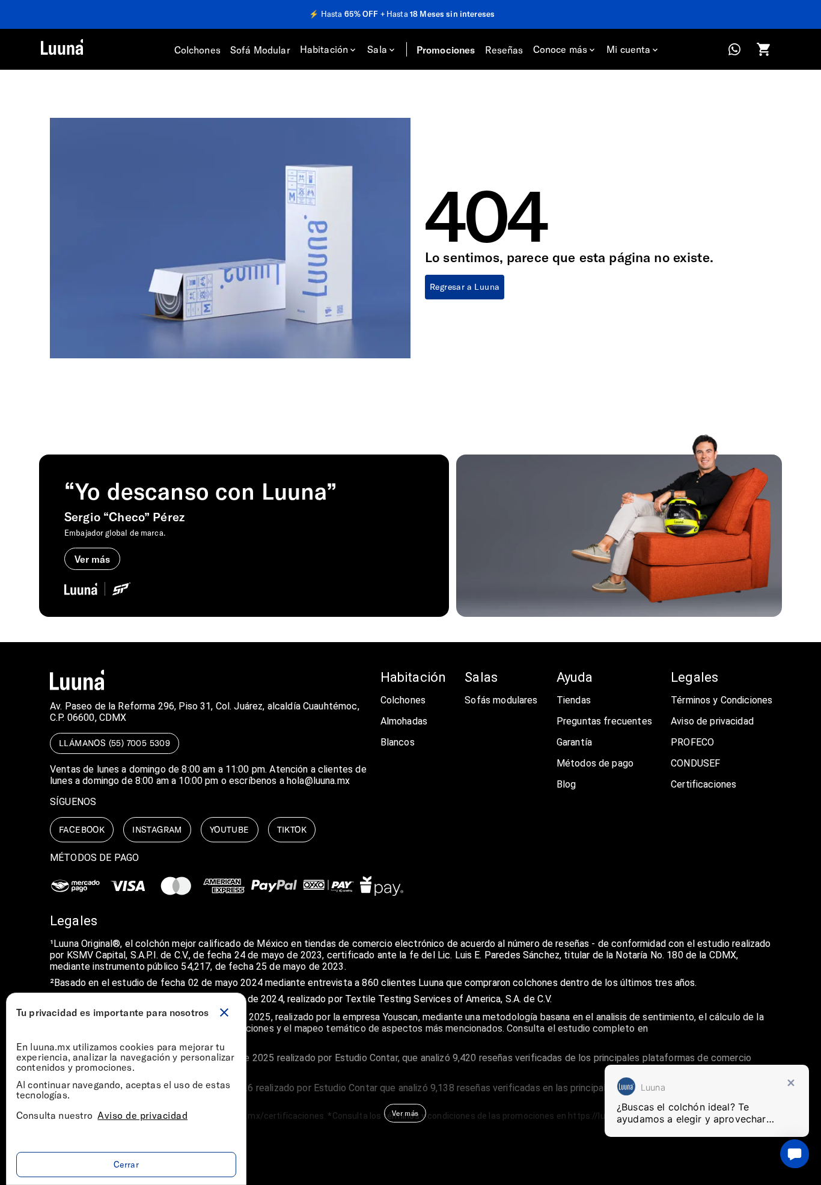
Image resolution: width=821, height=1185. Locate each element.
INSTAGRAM (157, 829)
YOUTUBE (229, 829)
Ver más (405, 1113)
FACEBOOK (82, 829)
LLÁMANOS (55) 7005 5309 (114, 743)
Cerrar (126, 1164)
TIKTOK (292, 829)
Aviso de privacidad (142, 1115)
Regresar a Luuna (464, 286)
